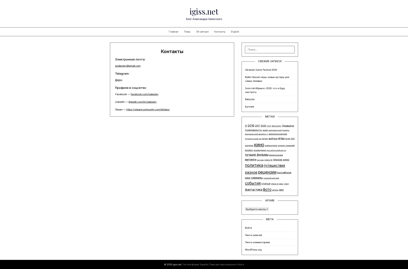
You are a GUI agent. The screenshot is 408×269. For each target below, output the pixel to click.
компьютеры (271, 145)
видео (265, 139)
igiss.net (204, 11)
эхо (281, 189)
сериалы (257, 177)
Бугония (249, 106)
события (253, 183)
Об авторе (202, 31)
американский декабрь (279, 130)
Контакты (219, 31)
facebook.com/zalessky (145, 94)
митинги (250, 159)
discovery (276, 126)
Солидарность (253, 130)
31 (246, 126)
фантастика (253, 190)
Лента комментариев (257, 242)
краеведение (260, 150)
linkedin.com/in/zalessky (143, 101)
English (235, 31)
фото (267, 189)
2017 (257, 125)
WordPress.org (253, 249)
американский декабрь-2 (256, 134)
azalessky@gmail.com (128, 65)
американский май (278, 134)
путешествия (274, 165)
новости (268, 160)
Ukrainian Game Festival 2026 (261, 69)
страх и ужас (277, 184)
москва (260, 160)
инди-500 (290, 138)
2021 (269, 126)
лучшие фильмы (256, 155)
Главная (173, 31)
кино (259, 144)
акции (265, 130)
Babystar (250, 99)
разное (251, 172)
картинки (249, 145)
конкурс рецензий (286, 145)
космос (249, 150)
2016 (251, 125)
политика (254, 165)
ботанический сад (253, 139)
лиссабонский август (276, 150)
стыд (286, 184)
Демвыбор (288, 125)
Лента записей (253, 235)
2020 (263, 125)
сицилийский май (271, 178)
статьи (265, 183)
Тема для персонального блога (226, 264)
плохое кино (281, 159)
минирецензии (276, 155)
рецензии (267, 171)
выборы (273, 138)
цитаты (275, 190)
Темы (187, 31)
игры (281, 138)
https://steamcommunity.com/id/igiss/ (148, 109)
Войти (248, 227)
